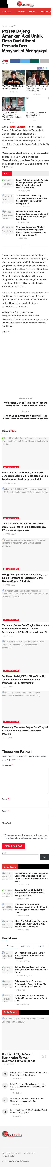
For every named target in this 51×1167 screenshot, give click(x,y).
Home (4, 26)
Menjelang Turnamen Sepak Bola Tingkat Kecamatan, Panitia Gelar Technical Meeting (25, 730)
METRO (32, 11)
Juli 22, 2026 (8, 738)
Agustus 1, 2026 (23, 222)
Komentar (7, 765)
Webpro (25, 1161)
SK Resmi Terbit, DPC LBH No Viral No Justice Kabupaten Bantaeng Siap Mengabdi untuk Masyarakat (23, 679)
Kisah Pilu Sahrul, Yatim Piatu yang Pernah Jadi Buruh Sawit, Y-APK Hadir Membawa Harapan (31, 924)
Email (5, 811)
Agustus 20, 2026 (24, 191)
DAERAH (21, 11)
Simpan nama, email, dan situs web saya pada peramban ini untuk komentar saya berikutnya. (26, 836)
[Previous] (23, 246)
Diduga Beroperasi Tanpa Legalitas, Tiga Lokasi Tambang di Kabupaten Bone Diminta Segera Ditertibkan (32, 215)
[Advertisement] (25, 365)
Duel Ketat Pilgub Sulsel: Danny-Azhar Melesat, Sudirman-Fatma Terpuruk (30, 955)
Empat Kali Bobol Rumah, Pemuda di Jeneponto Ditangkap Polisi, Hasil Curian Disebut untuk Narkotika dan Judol (32, 183)
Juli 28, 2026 (22, 238)
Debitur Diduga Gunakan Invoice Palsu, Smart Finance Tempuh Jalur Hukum (31, 969)
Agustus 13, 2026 (24, 206)
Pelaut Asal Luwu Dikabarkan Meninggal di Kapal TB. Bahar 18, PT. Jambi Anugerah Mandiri (30, 984)
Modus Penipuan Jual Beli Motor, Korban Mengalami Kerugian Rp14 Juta (31, 998)
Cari (4, 852)
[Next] (28, 246)
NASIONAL (7, 11)
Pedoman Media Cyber (11, 1153)
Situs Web (6, 823)
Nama (5, 799)
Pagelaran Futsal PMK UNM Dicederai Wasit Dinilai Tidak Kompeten (28, 1111)
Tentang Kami (29, 1153)
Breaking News (11, 467)
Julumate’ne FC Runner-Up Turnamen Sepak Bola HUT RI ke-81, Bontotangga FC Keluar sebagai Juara (31, 199)
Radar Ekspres (13, 1161)
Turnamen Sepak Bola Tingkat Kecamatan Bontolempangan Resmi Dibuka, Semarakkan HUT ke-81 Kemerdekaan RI (31, 231)
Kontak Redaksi (8, 1156)
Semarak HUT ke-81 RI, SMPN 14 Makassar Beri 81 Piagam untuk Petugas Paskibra (30, 893)
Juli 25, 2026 (8, 687)
